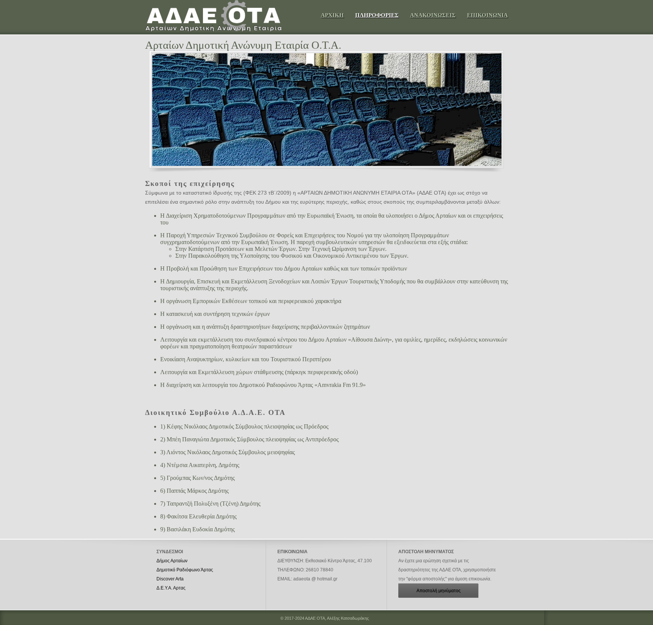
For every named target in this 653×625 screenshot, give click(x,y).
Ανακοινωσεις (433, 15)
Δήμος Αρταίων (171, 560)
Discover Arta (170, 579)
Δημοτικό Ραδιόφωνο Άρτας (184, 569)
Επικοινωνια (487, 15)
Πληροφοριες (377, 15)
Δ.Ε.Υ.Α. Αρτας (171, 588)
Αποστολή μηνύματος (438, 590)
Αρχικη (332, 15)
